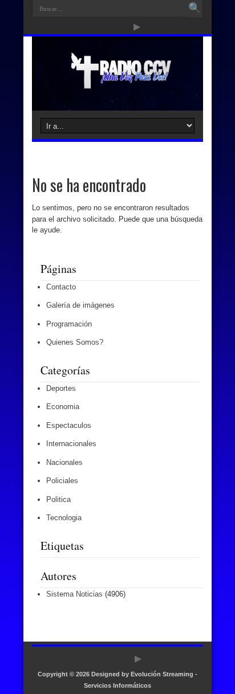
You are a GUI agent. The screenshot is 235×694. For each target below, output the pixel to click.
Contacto (61, 287)
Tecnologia (64, 517)
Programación (69, 324)
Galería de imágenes (80, 305)
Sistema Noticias (74, 594)
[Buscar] (194, 8)
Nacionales (64, 462)
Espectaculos (68, 425)
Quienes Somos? (74, 342)
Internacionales (71, 443)
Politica (58, 499)
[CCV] (117, 82)
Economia (62, 406)
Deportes (61, 388)
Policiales (62, 480)
